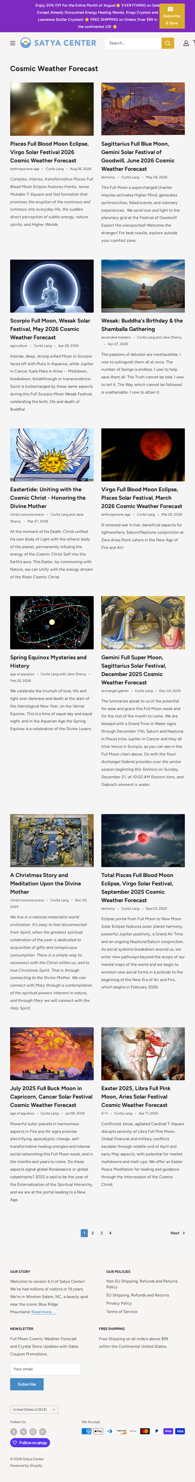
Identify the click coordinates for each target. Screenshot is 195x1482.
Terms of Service (121, 1311)
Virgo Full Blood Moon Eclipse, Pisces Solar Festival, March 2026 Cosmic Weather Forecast (141, 498)
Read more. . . (43, 1311)
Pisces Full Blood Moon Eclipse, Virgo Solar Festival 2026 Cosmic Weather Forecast (49, 152)
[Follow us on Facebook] (13, 1431)
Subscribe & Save (171, 19)
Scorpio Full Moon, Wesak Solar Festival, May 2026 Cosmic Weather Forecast (50, 329)
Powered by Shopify (26, 1465)
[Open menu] (12, 43)
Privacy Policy (119, 1303)
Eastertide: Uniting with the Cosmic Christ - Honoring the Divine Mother (48, 498)
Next (175, 1233)
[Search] (167, 43)
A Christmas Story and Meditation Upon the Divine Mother (45, 883)
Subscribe (27, 1384)
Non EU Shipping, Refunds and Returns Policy (141, 1284)
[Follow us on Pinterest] (42, 1431)
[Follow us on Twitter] (23, 1431)
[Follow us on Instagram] (33, 1431)
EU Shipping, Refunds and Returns (137, 1295)
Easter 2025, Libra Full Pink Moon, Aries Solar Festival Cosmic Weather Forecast (136, 1096)
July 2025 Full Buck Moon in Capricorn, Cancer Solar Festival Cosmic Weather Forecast (51, 1096)
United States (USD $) (30, 1409)
